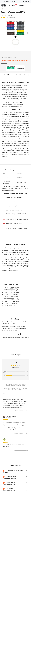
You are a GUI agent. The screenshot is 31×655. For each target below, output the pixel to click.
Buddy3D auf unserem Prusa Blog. (13, 106)
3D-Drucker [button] (12, 5)
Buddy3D (10, 15)
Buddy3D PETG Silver (9, 299)
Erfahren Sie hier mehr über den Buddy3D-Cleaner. (15, 337)
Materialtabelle (10, 190)
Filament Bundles (16, 9)
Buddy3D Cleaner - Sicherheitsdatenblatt (10, 489)
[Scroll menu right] (29, 5)
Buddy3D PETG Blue (9, 289)
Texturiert (19, 182)
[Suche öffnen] (23, 1)
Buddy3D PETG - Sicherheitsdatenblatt (9, 483)
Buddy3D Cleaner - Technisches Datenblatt (10, 477)
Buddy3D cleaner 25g (9, 305)
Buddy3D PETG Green (9, 292)
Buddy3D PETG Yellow (9, 303)
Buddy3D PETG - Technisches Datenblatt (13, 471)
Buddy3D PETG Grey (9, 294)
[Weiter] (27, 33)
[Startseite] (3, 9)
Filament (8, 9)
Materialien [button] (22, 5)
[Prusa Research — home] (3, 5)
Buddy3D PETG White (9, 301)
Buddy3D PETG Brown (10, 290)
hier (11, 254)
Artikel (20, 334)
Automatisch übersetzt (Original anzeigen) (21, 410)
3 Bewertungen (12, 17)
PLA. (21, 149)
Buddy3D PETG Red (9, 298)
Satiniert (25, 182)
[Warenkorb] (28, 1)
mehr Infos (4, 63)
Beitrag (26, 188)
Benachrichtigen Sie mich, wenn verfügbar (15, 60)
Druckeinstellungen (7, 74)
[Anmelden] (25, 1)
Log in (9, 377)
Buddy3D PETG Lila (9, 296)
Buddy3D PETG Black (9, 287)
